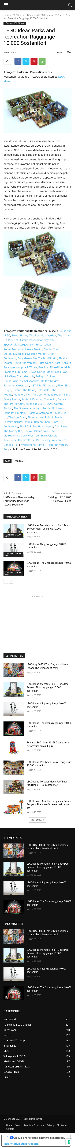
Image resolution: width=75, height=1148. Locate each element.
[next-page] (11, 581)
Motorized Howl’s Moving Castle (32, 349)
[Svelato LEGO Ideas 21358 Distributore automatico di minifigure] (13, 748)
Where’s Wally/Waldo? (26, 381)
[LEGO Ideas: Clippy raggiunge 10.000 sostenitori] (13, 550)
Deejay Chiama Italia (36, 431)
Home (6, 15)
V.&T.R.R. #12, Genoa (43, 385)
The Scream (21, 408)
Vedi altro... (36, 819)
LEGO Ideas (19, 461)
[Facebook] (17, 61)
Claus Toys (16, 376)
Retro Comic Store (49, 362)
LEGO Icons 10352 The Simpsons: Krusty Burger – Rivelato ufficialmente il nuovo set (49, 804)
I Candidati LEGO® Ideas (39, 15)
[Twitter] (25, 61)
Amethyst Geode (40, 408)
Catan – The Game (24, 390)
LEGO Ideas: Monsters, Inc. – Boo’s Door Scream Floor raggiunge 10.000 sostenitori (48, 529)
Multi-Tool (32, 403)
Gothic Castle (26, 440)
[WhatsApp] (42, 61)
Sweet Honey (20, 335)
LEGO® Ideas (18, 15)
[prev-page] (5, 581)
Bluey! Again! (36, 417)
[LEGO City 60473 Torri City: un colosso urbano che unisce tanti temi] (13, 670)
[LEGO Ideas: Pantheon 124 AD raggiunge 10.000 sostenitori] (13, 768)
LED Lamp (21, 372)
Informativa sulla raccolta (21, 1143)
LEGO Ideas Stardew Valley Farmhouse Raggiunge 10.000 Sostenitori (18, 501)
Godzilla (29, 376)
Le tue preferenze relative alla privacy (39, 1137)
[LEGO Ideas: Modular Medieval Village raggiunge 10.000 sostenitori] (13, 787)
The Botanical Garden (42, 335)
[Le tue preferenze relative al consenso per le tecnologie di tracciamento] (69, 1142)
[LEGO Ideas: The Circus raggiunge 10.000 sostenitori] (13, 568)
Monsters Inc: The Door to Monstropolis (38, 394)
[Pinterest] (34, 61)
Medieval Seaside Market (30, 353)
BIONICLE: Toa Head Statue (36, 426)
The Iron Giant (17, 417)
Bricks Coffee (37, 372)
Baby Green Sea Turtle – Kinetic (37, 358)
